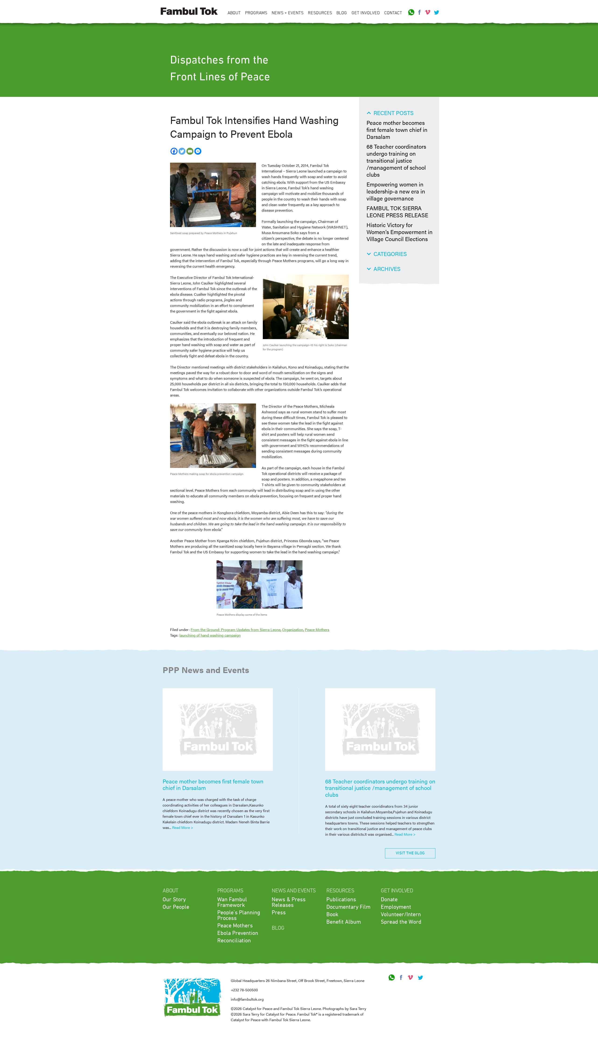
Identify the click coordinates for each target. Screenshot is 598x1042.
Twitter (435, 12)
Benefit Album (343, 922)
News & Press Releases (289, 902)
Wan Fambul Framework (232, 902)
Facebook (419, 12)
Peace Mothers (317, 629)
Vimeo (427, 12)
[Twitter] (181, 151)
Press (279, 913)
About (234, 13)
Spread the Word (401, 922)
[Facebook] (174, 151)
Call (411, 12)
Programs (256, 13)
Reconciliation (234, 941)
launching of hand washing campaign (210, 635)
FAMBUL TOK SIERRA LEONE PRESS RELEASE (397, 211)
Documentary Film (348, 907)
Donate (389, 899)
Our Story (174, 899)
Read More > (182, 827)
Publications (341, 899)
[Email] (189, 151)
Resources (320, 13)
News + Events (287, 13)
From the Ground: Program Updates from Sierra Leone (236, 629)
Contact (393, 13)
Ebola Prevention (237, 933)
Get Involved (366, 13)
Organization (292, 629)
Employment (396, 907)
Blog (341, 13)
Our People (176, 907)
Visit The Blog (410, 853)
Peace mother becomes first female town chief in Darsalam (397, 129)
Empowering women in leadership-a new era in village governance (396, 191)
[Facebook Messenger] (197, 151)
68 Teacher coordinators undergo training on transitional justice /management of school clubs (396, 160)
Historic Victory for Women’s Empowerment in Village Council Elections (400, 232)
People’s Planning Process (238, 915)
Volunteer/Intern (401, 914)
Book (332, 914)
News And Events (294, 891)
